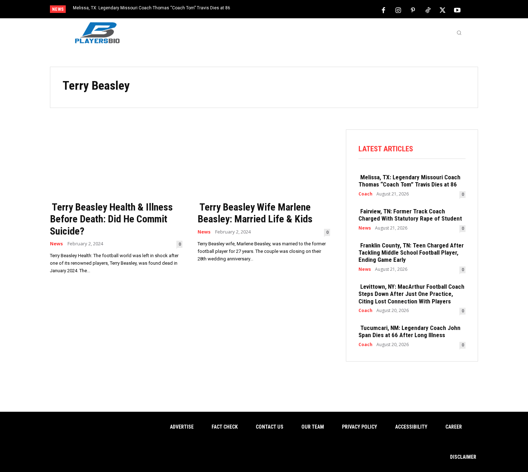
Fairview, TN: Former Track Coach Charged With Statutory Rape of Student (410, 215)
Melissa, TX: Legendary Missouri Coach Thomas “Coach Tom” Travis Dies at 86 (151, 7)
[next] (287, 9)
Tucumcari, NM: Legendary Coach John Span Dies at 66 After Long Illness (409, 331)
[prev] (276, 9)
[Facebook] (383, 9)
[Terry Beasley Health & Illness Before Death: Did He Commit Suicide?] (116, 163)
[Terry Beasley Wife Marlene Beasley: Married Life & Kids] (264, 163)
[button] (459, 32)
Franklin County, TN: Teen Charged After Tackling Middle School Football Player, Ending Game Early (411, 253)
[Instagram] (398, 9)
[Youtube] (457, 9)
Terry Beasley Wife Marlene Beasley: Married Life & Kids (255, 213)
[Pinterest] (413, 9)
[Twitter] (442, 9)
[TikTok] (427, 9)
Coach (365, 194)
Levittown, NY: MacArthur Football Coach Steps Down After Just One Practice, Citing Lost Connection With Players (411, 294)
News (56, 243)
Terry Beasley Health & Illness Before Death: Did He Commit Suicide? (111, 219)
